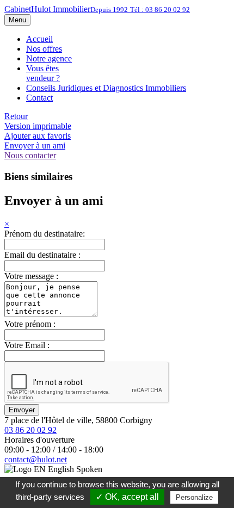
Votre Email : (27, 345)
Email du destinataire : (42, 254)
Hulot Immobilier (97, 9)
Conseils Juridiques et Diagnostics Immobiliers (106, 87)
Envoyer (22, 410)
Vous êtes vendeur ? (43, 73)
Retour (16, 116)
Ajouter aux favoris (37, 135)
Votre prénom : (30, 324)
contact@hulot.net (35, 459)
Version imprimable (37, 126)
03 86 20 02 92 (30, 430)
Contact (39, 97)
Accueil (39, 39)
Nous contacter (30, 155)
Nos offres (44, 48)
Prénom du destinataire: (44, 233)
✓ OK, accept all (127, 496)
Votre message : (31, 276)
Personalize (194, 497)
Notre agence (49, 58)
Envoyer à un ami (34, 145)
